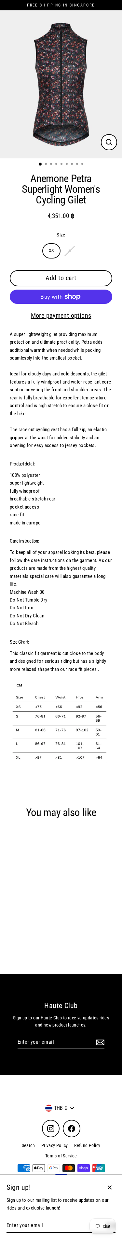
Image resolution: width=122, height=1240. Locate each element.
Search (28, 1145)
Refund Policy (87, 1145)
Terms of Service (61, 1155)
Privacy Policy (54, 1145)
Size (61, 235)
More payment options (61, 315)
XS (51, 250)
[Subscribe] (99, 1042)
